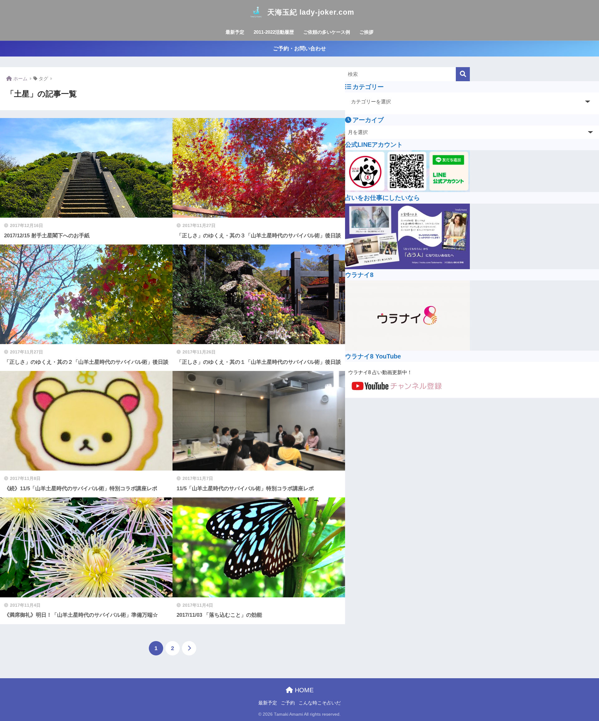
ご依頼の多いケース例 (326, 32)
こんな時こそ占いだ (320, 702)
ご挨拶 (366, 32)
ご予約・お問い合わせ (299, 49)
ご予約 (288, 702)
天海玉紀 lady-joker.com (310, 12)
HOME (303, 690)
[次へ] (189, 648)
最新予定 (235, 32)
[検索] (463, 74)
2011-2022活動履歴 (274, 32)
